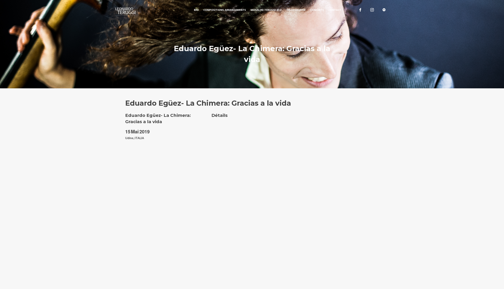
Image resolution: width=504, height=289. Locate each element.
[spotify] (384, 10)
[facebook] (360, 10)
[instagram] (372, 10)
